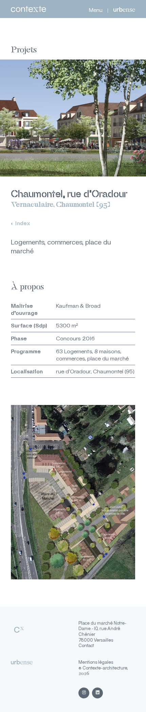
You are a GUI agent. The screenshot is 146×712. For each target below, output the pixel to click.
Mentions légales (95, 662)
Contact (86, 645)
